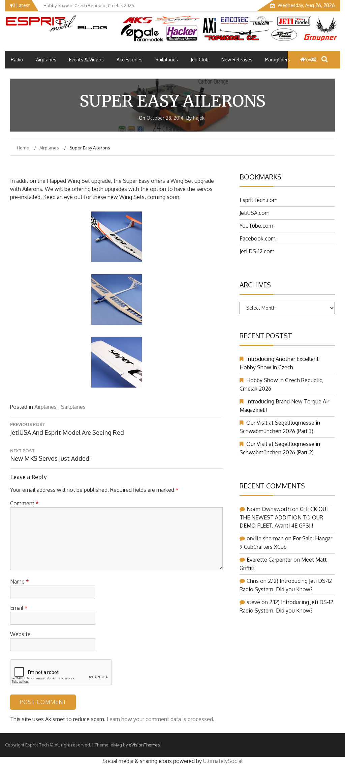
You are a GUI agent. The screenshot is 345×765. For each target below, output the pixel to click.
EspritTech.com (259, 200)
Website (20, 634)
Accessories (130, 59)
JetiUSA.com (255, 212)
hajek (199, 118)
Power (310, 59)
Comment (24, 503)
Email (19, 607)
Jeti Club (200, 59)
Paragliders (277, 59)
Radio (17, 59)
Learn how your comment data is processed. (160, 719)
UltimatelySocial (223, 761)
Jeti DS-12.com (257, 251)
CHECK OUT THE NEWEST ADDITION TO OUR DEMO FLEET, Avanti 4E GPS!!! (285, 517)
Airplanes (46, 59)
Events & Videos (86, 59)
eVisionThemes (144, 744)
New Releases (236, 59)
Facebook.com (258, 238)
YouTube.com (256, 225)
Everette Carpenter (269, 559)
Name (19, 581)
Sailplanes (166, 59)
